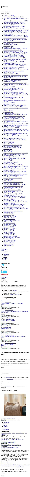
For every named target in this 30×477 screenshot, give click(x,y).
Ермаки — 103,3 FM (8, 227)
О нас (4, 259)
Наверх (3, 418)
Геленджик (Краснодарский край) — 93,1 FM (14, 54)
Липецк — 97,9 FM (8, 110)
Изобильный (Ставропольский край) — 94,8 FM (15, 75)
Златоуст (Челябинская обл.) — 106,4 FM (13, 71)
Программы (6, 254)
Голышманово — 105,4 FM (10, 224)
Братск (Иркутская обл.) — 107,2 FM (12, 31)
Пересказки (8, 327)
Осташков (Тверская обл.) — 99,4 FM (12, 147)
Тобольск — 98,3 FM (8, 238)
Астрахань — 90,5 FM (8, 24)
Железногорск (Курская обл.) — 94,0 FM (13, 65)
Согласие (8, 377)
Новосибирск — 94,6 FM (9, 134)
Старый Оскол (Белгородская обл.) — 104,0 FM (15, 174)
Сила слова (8, 302)
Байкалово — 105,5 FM (9, 217)
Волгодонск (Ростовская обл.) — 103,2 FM (14, 42)
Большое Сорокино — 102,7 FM (11, 220)
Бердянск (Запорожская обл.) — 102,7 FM (13, 28)
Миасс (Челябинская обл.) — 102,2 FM (13, 117)
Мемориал (6, 429)
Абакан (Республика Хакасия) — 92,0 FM (13, 17)
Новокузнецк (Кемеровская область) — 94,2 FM (15, 133)
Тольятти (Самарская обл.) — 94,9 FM (12, 187)
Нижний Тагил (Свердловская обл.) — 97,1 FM (15, 129)
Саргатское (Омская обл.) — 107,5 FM (12, 164)
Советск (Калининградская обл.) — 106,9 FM (14, 171)
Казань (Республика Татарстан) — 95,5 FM (14, 80)
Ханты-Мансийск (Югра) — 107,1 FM (12, 200)
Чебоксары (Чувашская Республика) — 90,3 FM (15, 201)
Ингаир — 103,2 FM (8, 229)
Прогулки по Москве (10, 343)
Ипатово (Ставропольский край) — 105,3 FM (14, 76)
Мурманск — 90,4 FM (8, 120)
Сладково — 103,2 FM (9, 241)
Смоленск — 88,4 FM (8, 170)
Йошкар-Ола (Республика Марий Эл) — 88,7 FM (15, 79)
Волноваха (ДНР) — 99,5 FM (10, 44)
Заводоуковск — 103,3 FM (10, 228)
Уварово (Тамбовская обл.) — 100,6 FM (13, 194)
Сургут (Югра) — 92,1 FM (10, 176)
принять (3, 475)
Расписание (6, 255)
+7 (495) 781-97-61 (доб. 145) (17, 439)
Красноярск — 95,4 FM (9, 104)
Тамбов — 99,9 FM (8, 179)
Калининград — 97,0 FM (9, 81)
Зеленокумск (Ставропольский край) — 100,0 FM (15, 69)
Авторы (5, 257)
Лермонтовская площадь (7, 344)
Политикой (10, 379)
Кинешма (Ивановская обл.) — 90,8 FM (13, 89)
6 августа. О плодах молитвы (8, 320)
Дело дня (3, 248)
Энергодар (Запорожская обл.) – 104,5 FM (13, 207)
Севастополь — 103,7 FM (9, 167)
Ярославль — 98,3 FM (8, 212)
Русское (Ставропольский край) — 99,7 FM (14, 158)
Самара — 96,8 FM (8, 160)
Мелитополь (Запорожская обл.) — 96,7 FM (14, 116)
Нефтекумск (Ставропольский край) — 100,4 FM (15, 125)
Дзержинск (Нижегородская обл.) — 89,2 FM (14, 57)
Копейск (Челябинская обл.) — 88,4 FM (13, 97)
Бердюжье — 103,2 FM (9, 219)
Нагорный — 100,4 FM (9, 234)
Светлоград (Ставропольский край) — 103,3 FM (15, 166)
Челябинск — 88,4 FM (9, 203)
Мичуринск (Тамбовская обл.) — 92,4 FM (13, 118)
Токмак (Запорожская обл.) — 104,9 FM (13, 186)
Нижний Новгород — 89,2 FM (11, 127)
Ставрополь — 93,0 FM (9, 172)
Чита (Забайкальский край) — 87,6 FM (13, 205)
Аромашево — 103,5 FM (9, 216)
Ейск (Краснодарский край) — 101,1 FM (13, 61)
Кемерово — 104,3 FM (9, 87)
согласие (8, 386)
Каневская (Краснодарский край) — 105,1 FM (14, 83)
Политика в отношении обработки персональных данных (15, 464)
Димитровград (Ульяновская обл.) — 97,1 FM (14, 59)
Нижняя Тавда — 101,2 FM (10, 236)
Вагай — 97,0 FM (7, 221)
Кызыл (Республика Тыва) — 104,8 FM (13, 106)
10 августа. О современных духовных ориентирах (13, 336)
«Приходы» (3, 434)
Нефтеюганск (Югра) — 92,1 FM (11, 126)
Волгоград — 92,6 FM (8, 43)
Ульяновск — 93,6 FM (8, 195)
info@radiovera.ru (5, 439)
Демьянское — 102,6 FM (9, 225)
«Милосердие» (23, 433)
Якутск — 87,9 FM (8, 209)
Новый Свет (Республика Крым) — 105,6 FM (14, 139)
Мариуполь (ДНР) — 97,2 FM (10, 113)
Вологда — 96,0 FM (8, 46)
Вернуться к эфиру (5, 11)
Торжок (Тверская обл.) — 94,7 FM (12, 190)
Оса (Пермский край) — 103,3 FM (11, 146)
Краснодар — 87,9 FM (9, 102)
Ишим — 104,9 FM (8, 232)
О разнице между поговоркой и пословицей (12, 303)
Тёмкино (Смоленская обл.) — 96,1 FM (13, 182)
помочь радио (4, 249)
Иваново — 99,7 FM (8, 72)
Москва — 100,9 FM (8, 15)
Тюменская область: (8, 213)
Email (2, 367)
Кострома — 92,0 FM (8, 98)
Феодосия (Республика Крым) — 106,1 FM (14, 197)
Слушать (3, 302)
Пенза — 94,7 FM (7, 149)
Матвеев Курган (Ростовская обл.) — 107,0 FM (15, 114)
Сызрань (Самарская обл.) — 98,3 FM (12, 178)
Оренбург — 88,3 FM (8, 142)
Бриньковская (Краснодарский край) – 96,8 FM (15, 32)
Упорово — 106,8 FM (8, 242)
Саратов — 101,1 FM (8, 163)
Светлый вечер (9, 310)
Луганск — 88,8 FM (8, 112)
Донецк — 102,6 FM (8, 60)
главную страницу (14, 294)
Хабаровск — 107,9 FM (9, 199)
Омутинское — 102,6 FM (9, 240)
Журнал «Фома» (5, 433)
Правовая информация (6, 462)
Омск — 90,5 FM (7, 141)
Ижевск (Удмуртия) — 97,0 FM (11, 73)
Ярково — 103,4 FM (8, 245)
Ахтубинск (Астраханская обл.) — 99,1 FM (14, 26)
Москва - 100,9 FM (5, 13)
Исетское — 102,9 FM (8, 230)
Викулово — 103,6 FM (9, 223)
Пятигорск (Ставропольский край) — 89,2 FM (15, 154)
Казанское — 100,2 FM (9, 233)
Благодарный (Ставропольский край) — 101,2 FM (15, 30)
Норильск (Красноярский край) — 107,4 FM (14, 138)
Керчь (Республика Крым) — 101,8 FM (13, 88)
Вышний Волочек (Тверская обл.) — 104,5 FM (15, 48)
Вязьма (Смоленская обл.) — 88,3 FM (12, 50)
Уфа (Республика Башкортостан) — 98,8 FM (14, 196)
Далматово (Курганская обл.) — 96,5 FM (13, 56)
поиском (14, 290)
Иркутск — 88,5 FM (8, 77)
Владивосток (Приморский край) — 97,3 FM (14, 38)
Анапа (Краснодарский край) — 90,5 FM (13, 22)
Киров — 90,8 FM (7, 90)
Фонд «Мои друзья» (14, 433)
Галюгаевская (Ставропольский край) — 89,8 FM (15, 52)
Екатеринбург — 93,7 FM (9, 63)
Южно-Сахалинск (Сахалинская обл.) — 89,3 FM (15, 208)
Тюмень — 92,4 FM (8, 192)
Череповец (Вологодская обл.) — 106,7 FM (14, 204)
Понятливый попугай (6, 328)
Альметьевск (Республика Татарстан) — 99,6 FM (15, 20)
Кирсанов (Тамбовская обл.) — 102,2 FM (13, 92)
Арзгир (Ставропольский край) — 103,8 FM (14, 23)
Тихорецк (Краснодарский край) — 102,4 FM (14, 184)
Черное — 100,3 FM (8, 244)
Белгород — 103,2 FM (8, 27)
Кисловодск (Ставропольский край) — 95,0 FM (15, 93)
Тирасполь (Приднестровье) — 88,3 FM (13, 183)
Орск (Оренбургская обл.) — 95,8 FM (12, 145)
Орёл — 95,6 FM (7, 143)
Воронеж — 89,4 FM (8, 47)
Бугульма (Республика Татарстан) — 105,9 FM (15, 35)
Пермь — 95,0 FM (7, 150)
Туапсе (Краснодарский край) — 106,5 (13, 191)
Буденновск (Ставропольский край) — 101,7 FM (15, 36)
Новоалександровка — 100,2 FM (11, 237)
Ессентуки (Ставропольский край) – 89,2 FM (14, 64)
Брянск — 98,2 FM (8, 34)
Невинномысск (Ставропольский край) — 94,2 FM (16, 124)
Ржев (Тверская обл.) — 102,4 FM (11, 155)
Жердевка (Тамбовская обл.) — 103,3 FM (13, 67)
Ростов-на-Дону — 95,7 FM (10, 157)
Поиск (16, 281)
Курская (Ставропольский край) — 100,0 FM (14, 105)
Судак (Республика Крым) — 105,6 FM (13, 175)
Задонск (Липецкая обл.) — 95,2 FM (12, 68)
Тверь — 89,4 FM (7, 180)
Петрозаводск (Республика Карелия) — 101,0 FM (15, 153)
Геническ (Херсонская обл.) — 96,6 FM (13, 55)
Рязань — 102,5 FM (8, 159)
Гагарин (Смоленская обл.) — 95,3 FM (13, 51)
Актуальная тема (9, 319)
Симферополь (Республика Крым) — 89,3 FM (14, 168)
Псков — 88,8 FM (7, 151)
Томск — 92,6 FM (7, 188)
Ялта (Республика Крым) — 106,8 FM (12, 211)
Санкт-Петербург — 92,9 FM (10, 162)
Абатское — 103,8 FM (8, 215)
